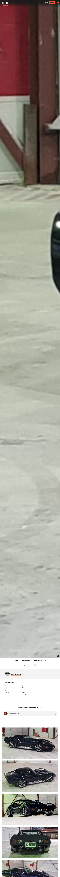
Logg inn (46, 2)
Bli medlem (52, 2)
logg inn (25, 707)
